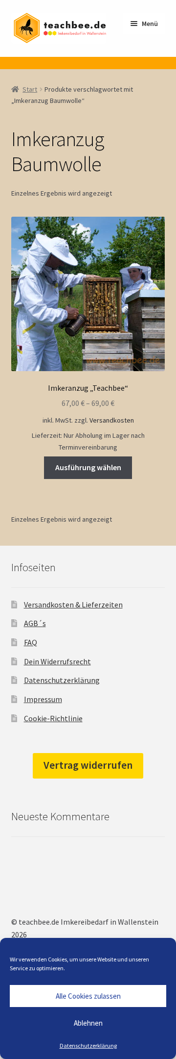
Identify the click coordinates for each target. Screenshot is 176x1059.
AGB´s (35, 623)
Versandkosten (111, 420)
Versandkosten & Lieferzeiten (73, 604)
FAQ (30, 642)
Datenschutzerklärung (88, 1045)
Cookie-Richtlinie (53, 718)
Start (29, 89)
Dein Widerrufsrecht (57, 661)
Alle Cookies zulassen (88, 996)
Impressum (43, 699)
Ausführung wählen (88, 467)
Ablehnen (88, 1023)
